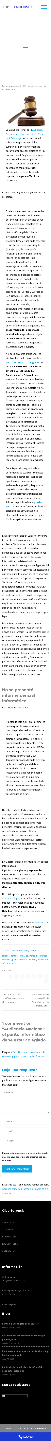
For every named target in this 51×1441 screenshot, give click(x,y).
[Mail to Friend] (46, 981)
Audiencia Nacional (19, 950)
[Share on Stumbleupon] (40, 976)
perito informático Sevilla (24, 959)
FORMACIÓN (9, 1236)
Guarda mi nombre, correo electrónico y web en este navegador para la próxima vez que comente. (25, 1156)
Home (11, 54)
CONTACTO (8, 1251)
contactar (40, 922)
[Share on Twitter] (16, 976)
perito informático (19, 955)
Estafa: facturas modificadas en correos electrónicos (13, 998)
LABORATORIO (10, 1244)
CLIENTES (7, 1229)
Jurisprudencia (8, 89)
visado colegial (12, 898)
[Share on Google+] (22, 976)
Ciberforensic (36, 85)
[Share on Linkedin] (28, 976)
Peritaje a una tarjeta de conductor (20, 1323)
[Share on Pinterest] (34, 976)
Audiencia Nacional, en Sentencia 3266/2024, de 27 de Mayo (25, 134)
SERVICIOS (8, 1222)
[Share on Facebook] (10, 976)
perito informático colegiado (22, 362)
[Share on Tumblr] (46, 976)
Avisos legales (9, 1304)
